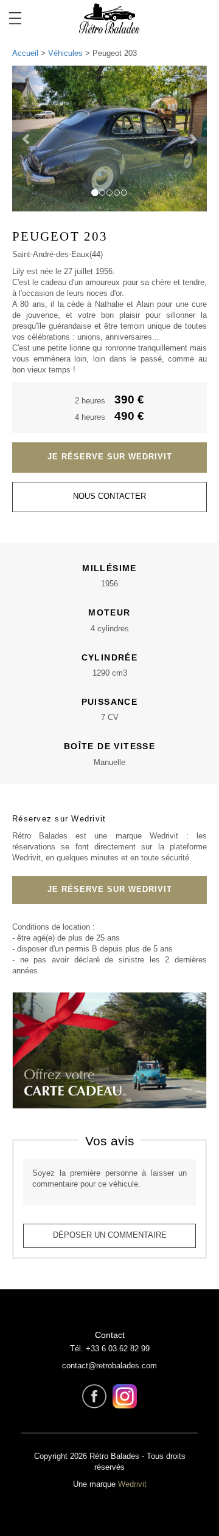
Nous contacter (109, 496)
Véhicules (65, 53)
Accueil (25, 53)
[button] (26, 138)
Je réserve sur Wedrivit (109, 457)
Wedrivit (132, 1484)
